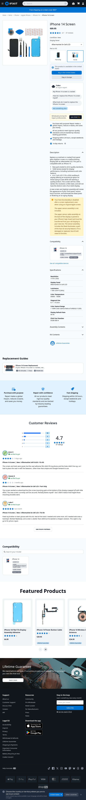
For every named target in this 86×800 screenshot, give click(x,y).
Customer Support (9, 702)
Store (4, 15)
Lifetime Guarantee (9, 741)
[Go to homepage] (12, 3)
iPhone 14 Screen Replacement (27, 365)
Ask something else (60, 108)
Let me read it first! (65, 712)
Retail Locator (30, 706)
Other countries (71, 795)
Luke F (10, 502)
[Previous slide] (40, 649)
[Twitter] (57, 768)
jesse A (10, 452)
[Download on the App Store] (33, 725)
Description (54, 152)
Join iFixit (75, 117)
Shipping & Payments (10, 745)
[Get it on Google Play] (33, 732)
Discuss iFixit (7, 706)
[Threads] (78, 768)
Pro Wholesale (30, 702)
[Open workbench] (73, 3)
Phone (16, 15)
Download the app (33, 721)
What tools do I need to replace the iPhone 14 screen (65, 103)
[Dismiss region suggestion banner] (81, 794)
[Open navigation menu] (2, 3)
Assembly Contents (57, 327)
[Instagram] (61, 768)
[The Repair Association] (82, 768)
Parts (10, 15)
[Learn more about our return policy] (65, 143)
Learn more (13, 680)
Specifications (55, 270)
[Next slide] (45, 649)
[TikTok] (49, 768)
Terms (5, 735)
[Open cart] (78, 3)
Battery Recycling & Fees (11, 754)
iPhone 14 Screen (48, 15)
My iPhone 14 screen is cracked (64, 92)
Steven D (11, 476)
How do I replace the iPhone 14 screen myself (66, 97)
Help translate (7, 768)
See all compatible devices (59, 263)
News (27, 716)
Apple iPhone (26, 15)
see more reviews (43, 529)
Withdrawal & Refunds (10, 738)
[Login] (83, 3)
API (4, 712)
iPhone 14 (36, 15)
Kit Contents (55, 334)
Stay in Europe (67, 77)
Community (29, 699)
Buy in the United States (66, 73)
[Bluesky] (74, 768)
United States (55, 795)
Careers (5, 709)
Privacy (5, 731)
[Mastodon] (70, 768)
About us (6, 699)
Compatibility (55, 241)
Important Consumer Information (10, 749)
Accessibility (7, 725)
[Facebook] (53, 768)
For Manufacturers (31, 709)
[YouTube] (65, 768)
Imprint (5, 728)
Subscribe (70, 708)
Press (27, 712)
